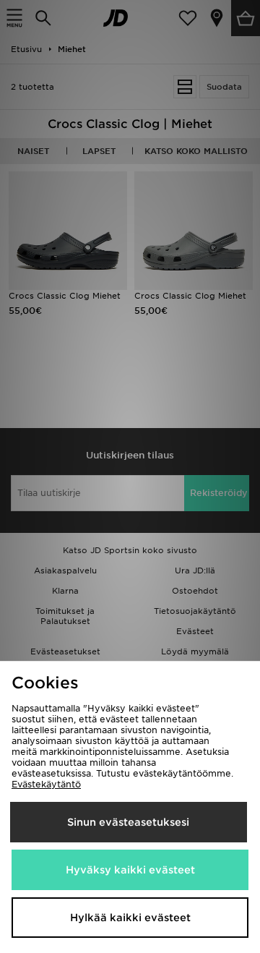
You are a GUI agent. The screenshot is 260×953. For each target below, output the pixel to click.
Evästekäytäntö (46, 784)
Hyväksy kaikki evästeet (130, 870)
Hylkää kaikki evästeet (130, 917)
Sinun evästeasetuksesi (128, 822)
